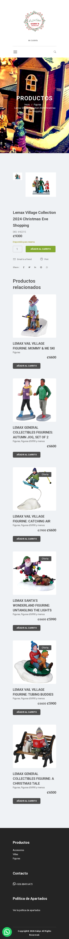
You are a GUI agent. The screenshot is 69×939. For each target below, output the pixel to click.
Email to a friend (24, 259)
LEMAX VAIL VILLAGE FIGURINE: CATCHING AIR (31, 518)
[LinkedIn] (35, 267)
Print (46, 259)
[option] (17, 176)
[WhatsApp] (47, 267)
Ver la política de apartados (26, 910)
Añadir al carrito (40, 249)
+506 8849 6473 (24, 884)
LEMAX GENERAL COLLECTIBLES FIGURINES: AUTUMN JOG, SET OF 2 (33, 432)
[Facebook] (23, 267)
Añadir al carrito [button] (27, 366)
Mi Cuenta (33, 41)
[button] (7, 932)
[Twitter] (29, 267)
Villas (15, 854)
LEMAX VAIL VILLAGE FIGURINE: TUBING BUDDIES (33, 692)
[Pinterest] (41, 267)
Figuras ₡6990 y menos (33, 441)
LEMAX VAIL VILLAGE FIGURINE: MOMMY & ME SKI (34, 346)
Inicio (27, 104)
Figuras (37, 104)
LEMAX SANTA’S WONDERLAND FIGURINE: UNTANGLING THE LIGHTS (32, 605)
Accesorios (18, 850)
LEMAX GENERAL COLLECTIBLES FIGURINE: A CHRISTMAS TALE (33, 778)
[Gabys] (34, 22)
